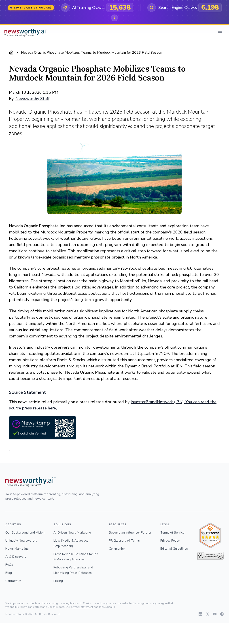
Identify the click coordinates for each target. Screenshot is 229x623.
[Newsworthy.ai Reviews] (210, 535)
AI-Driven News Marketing (72, 532)
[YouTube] (214, 614)
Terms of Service (172, 532)
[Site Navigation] (220, 32)
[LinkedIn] (200, 614)
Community (117, 549)
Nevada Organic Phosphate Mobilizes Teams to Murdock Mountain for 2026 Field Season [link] (91, 52)
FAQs (9, 565)
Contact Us (13, 581)
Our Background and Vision (25, 532)
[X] (207, 614)
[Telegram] (222, 614)
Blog (8, 573)
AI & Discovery (15, 557)
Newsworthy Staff (32, 98)
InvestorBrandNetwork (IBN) (157, 402)
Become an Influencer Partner (130, 532)
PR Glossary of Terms (124, 540)
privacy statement (82, 607)
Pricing (58, 581)
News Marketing (17, 549)
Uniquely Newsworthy (21, 540)
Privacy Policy (170, 540)
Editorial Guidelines (174, 549)
